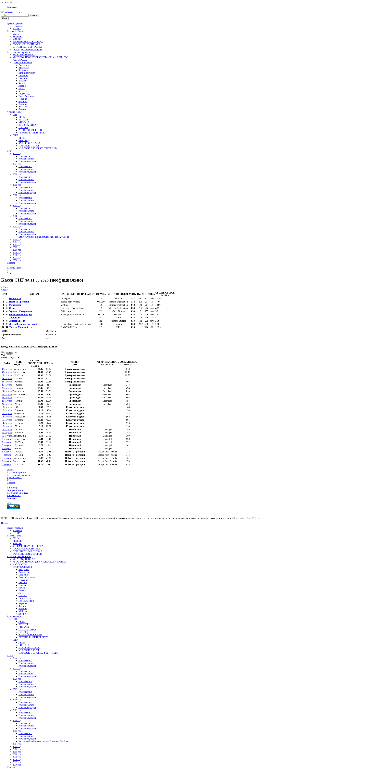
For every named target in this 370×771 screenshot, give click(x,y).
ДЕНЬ (16, 34)
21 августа (7, 401)
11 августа (7, 432)
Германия (23, 75)
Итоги (10, 151)
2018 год (17, 195)
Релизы (10, 469)
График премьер (15, 23)
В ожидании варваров (20, 314)
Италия (22, 80)
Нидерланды (24, 93)
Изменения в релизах (17, 493)
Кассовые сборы (15, 31)
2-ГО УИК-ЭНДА (27, 125)
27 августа (7, 381)
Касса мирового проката (19, 52)
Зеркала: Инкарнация (20, 311)
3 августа (6, 458)
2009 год (17, 252)
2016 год (17, 216)
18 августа (7, 410)
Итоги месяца (25, 156)
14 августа (7, 423)
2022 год (17, 153)
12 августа (7, 429)
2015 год (17, 226)
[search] (33, 15)
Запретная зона (17, 321)
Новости (11, 263)
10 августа (7, 436)
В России (17, 26)
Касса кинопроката (16, 472)
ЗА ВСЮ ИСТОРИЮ (29, 143)
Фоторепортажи (15, 490)
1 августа (6, 464)
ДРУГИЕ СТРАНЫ (22, 62)
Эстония (22, 104)
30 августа (7, 372)
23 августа (7, 394)
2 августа (6, 461)
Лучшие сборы (14, 112)
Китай (21, 83)
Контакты (12, 7)
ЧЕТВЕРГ (18, 36)
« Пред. (5, 287)
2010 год (17, 250)
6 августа (6, 448)
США (15, 135)
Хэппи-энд (14, 317)
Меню (4, 18)
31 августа (7, 369)
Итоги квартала (26, 158)
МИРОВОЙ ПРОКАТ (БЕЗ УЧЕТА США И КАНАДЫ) (40, 57)
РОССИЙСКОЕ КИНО (30, 130)
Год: (3, 354)
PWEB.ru (255, 518)
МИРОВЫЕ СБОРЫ (28, 145)
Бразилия (23, 70)
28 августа (7, 378)
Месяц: (4, 357)
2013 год (17, 242)
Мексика (22, 91)
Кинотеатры (13, 487)
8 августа (6, 442)
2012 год (17, 244)
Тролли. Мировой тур (20, 327)
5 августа (6, 451)
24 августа (7, 391)
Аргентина (23, 67)
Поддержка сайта (241, 518)
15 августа (7, 420)
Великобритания (26, 73)
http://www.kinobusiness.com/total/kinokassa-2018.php (43, 237)
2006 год (17, 260)
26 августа (7, 385)
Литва (21, 88)
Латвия (22, 86)
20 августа (7, 404)
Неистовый (15, 298)
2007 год (17, 257)
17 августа (7, 413)
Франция (22, 101)
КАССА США (20, 60)
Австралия (23, 65)
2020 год (17, 174)
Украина (22, 99)
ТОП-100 (23, 127)
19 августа (7, 407)
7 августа (6, 445)
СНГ (15, 114)
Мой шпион (15, 305)
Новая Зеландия (26, 96)
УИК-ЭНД (18, 39)
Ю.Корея (22, 106)
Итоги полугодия (27, 161)
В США (17, 28)
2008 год (17, 255)
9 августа (6, 439)
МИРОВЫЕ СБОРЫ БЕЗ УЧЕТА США (38, 148)
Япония (22, 109)
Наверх (4, 523)
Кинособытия (14, 495)
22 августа (7, 397)
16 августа (7, 416)
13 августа (7, 426)
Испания (22, 78)
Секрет (13, 308)
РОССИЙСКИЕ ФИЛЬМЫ (26, 44)
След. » (4, 289)
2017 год (17, 205)
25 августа (7, 388)
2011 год (17, 247)
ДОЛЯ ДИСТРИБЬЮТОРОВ (27, 49)
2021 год (17, 164)
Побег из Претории (19, 301)
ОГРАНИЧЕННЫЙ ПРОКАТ (27, 47)
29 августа (7, 375)
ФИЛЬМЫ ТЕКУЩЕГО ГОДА (28, 41)
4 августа (6, 455)
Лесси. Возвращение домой (23, 324)
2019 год (17, 184)
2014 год (17, 239)
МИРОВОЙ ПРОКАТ (24, 54)
